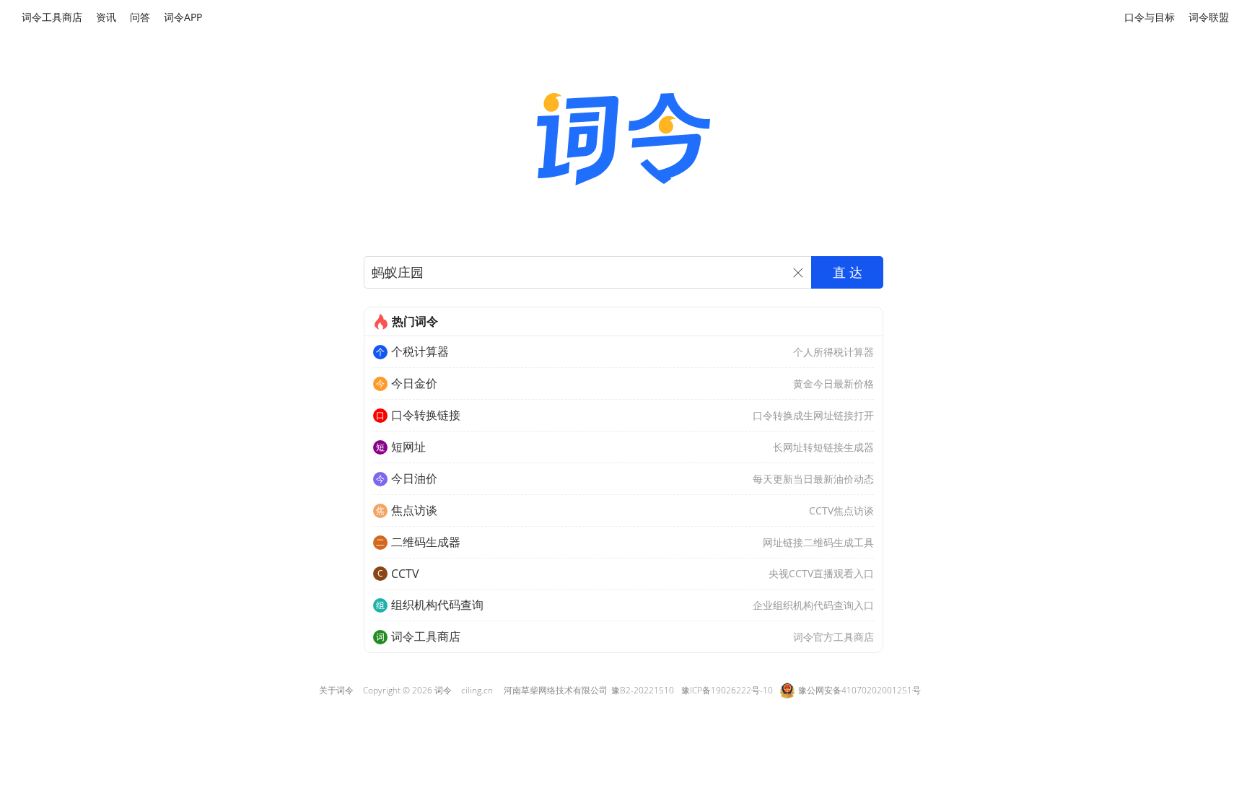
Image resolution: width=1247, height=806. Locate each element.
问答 (140, 17)
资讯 (106, 17)
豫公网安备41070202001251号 (859, 690)
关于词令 (336, 690)
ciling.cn (477, 690)
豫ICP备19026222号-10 (727, 690)
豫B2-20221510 (642, 690)
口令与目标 (1149, 17)
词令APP (183, 17)
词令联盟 (1209, 17)
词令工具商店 (52, 17)
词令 (443, 690)
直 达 (847, 273)
